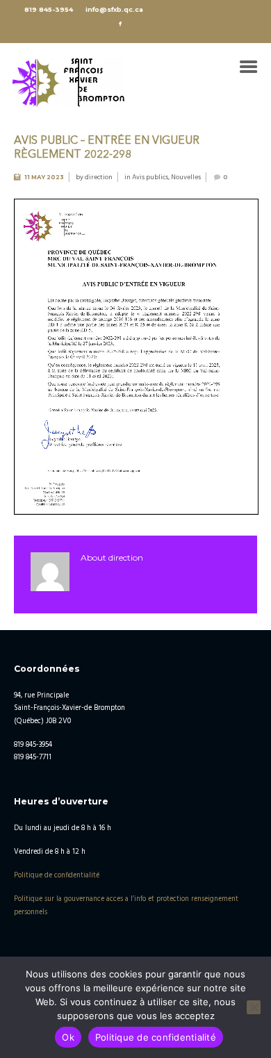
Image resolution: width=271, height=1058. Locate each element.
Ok (68, 1037)
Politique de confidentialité (56, 876)
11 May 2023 (44, 177)
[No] (254, 1007)
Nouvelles (186, 177)
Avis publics (150, 177)
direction (99, 177)
